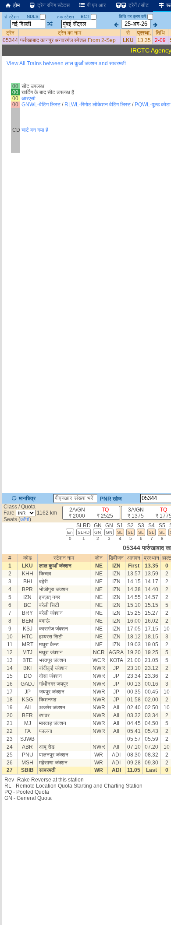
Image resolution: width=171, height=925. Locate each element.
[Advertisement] (85, 98)
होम (16, 5)
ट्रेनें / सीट (138, 5)
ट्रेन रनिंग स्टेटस (53, 5)
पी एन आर (96, 5)
